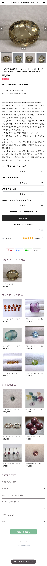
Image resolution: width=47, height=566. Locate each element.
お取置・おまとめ (8, 515)
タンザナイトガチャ (10, 189)
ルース (4, 522)
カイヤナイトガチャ (10, 177)
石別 (3, 508)
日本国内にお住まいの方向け (23, 225)
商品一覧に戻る (23, 532)
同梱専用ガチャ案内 (9, 482)
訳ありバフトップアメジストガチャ (17, 200)
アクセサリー (6, 489)
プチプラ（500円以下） (11, 502)
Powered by (21, 545)
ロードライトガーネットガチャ (15, 166)
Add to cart (23, 218)
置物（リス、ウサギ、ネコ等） (13, 495)
